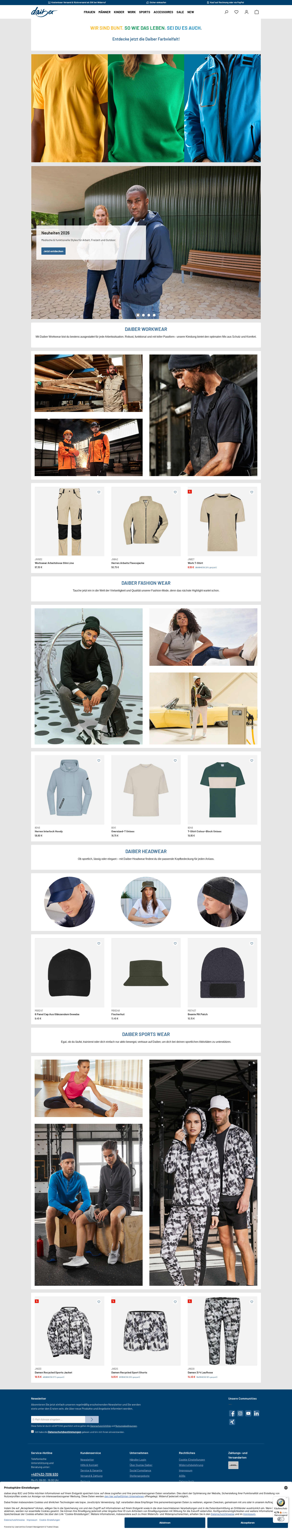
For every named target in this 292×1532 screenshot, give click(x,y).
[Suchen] (226, 12)
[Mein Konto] (246, 12)
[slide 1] (69, 790)
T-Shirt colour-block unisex (205, 831)
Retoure (85, 1481)
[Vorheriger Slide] (40, 517)
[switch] (280, 1519)
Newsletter (87, 1459)
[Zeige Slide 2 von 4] (143, 315)
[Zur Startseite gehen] (44, 12)
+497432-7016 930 (44, 1474)
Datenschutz (186, 1481)
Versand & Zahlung (91, 1475)
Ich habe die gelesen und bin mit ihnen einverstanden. (80, 1431)
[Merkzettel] (236, 12)
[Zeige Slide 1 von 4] (138, 315)
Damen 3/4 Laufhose (200, 1372)
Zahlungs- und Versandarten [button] (237, 1455)
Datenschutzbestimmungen (64, 1431)
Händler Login (138, 1459)
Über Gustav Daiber (141, 1464)
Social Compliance (140, 1470)
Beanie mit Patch (198, 1014)
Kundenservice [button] (90, 1453)
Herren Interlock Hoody (49, 831)
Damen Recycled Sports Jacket (53, 1372)
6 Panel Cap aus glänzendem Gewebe (57, 1014)
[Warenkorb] (256, 12)
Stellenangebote (140, 1475)
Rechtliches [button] (187, 1453)
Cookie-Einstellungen (192, 1459)
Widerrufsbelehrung (191, 1464)
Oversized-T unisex (123, 831)
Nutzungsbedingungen (126, 1426)
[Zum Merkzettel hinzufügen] (99, 492)
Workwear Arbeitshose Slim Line (54, 562)
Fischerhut (118, 1014)
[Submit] (92, 1419)
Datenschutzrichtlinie (100, 1426)
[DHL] (233, 1465)
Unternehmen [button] (139, 1453)
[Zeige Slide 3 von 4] (148, 315)
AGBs (182, 1475)
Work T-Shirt (195, 562)
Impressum (185, 1470)
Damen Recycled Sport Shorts (129, 1372)
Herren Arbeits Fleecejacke (127, 562)
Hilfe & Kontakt (89, 1464)
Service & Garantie (91, 1470)
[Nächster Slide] (99, 517)
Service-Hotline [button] (41, 1453)
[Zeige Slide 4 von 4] (154, 315)
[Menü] (287, 1499)
